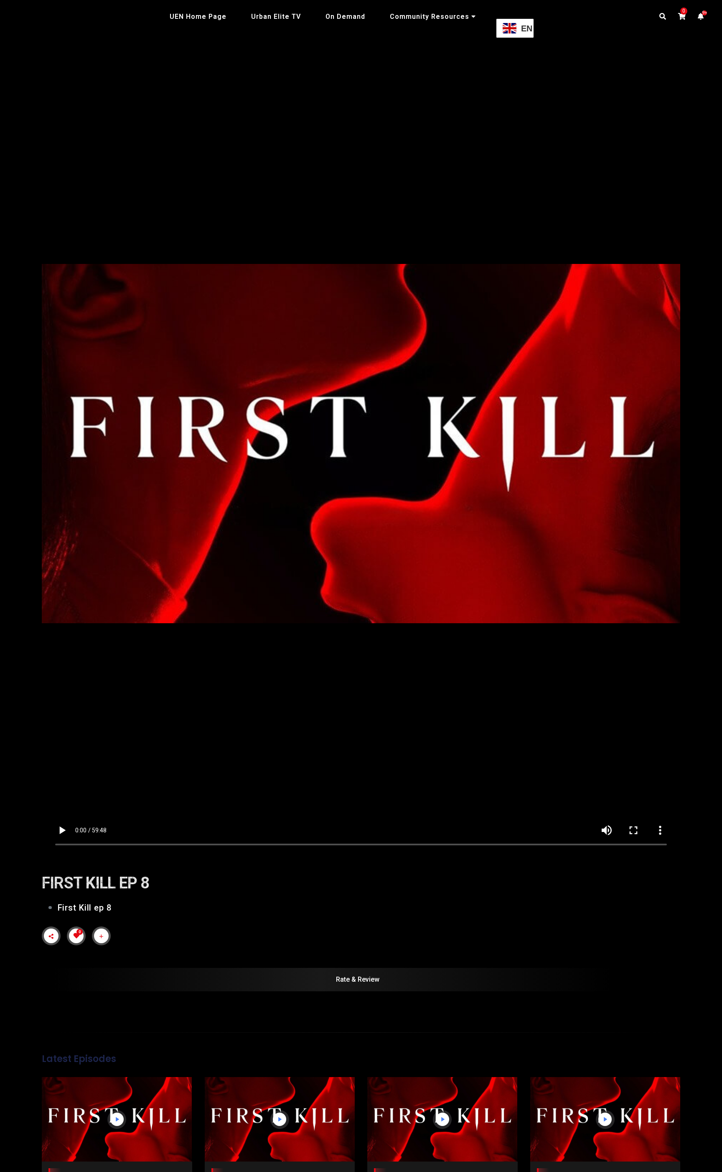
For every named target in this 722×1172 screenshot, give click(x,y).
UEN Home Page (198, 16)
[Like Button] (76, 935)
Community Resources (429, 16)
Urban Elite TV (276, 16)
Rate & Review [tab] (357, 979)
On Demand (345, 16)
